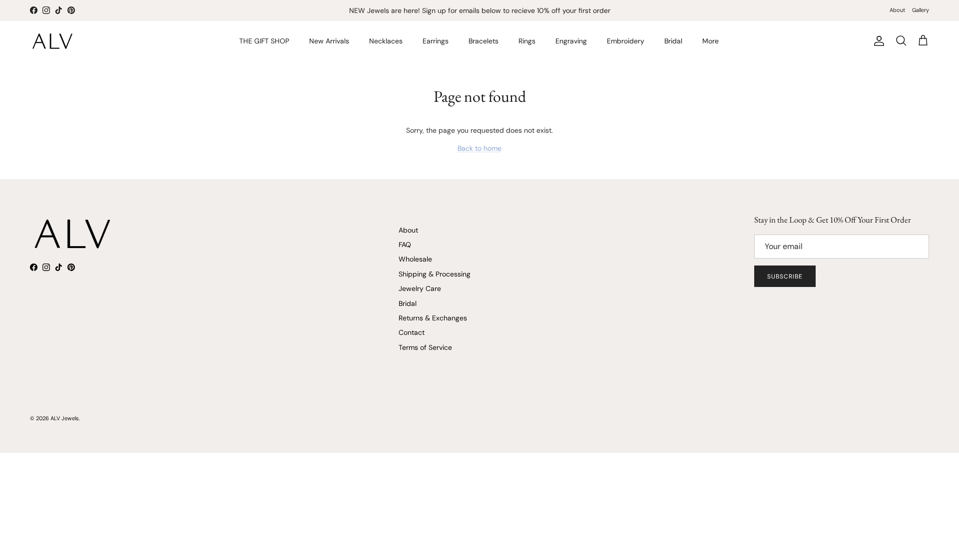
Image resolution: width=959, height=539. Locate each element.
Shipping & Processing (435, 274)
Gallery (920, 9)
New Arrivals (329, 40)
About (897, 9)
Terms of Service (425, 347)
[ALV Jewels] (52, 41)
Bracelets (483, 40)
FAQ (405, 244)
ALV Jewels (64, 418)
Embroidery (625, 40)
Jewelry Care (420, 288)
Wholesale (415, 259)
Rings (526, 40)
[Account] (877, 41)
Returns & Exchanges (433, 317)
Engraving (571, 40)
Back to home (479, 148)
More (710, 40)
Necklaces (386, 40)
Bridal (673, 40)
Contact (412, 332)
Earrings (436, 40)
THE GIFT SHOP (264, 40)
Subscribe (785, 276)
